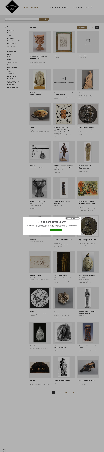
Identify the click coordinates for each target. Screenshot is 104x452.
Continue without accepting (72, 218)
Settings (45, 230)
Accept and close (56, 230)
